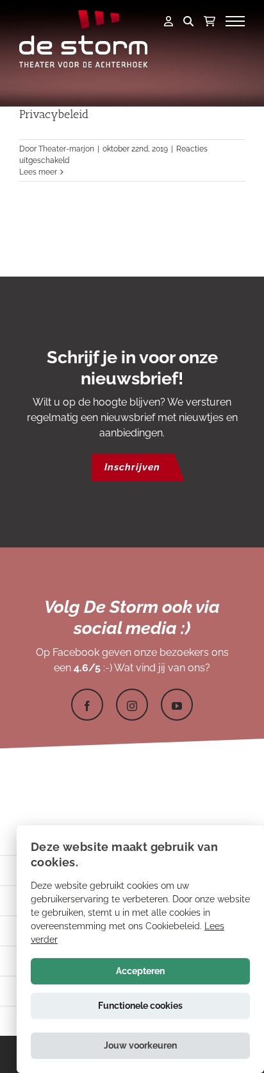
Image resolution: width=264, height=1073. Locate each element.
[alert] (140, 949)
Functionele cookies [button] (140, 1005)
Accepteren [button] (140, 971)
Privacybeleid (53, 114)
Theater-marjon (66, 148)
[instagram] (132, 705)
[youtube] (177, 705)
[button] (140, 1046)
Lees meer (38, 171)
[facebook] (87, 705)
